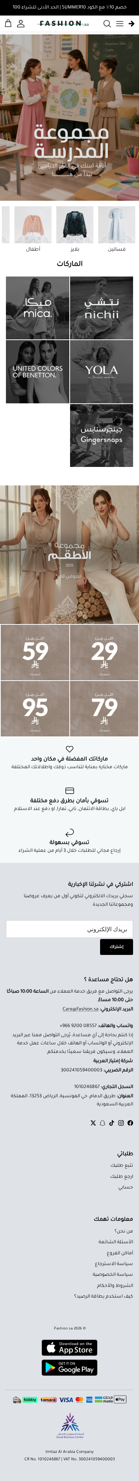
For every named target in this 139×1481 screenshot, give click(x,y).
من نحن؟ (124, 1231)
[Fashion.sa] (63, 23)
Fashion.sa (63, 1329)
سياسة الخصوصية (113, 1275)
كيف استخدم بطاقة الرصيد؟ (103, 1296)
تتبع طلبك (121, 1166)
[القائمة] (120, 24)
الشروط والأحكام (115, 1286)
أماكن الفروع (120, 1253)
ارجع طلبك (121, 1177)
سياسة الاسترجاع (114, 1264)
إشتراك (116, 947)
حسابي (125, 1187)
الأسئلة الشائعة (116, 1242)
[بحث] (103, 24)
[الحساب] (21, 24)
